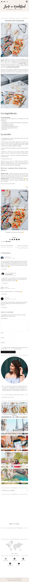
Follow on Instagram (14, 523)
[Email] (1, 1)
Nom (2, 332)
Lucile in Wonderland (10, 273)
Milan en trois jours (7, 246)
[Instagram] (10, 239)
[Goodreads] (16, 239)
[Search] (7, 1)
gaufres (2, 63)
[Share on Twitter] (8, 241)
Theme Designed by (14, 580)
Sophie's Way (8, 257)
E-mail (2, 337)
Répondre (4, 269)
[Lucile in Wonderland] (14, 6)
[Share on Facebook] (6, 241)
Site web (3, 342)
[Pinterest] (12, 239)
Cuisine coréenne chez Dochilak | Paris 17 (21, 247)
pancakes (9, 63)
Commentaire (4, 318)
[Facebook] (14, 239)
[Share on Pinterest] (10, 241)
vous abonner (10, 348)
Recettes (18, 18)
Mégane (6, 287)
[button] (27, 1)
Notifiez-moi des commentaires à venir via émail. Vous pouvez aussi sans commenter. (14, 348)
